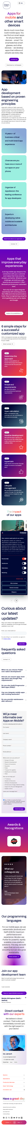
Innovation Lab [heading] (7, 1090)
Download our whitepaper (14, 65)
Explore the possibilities (13, 313)
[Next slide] (16, 600)
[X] (9, 1118)
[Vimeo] (21, 1118)
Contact (7, 1122)
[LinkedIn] (11, 1118)
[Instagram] (6, 1118)
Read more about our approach (13, 239)
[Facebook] (4, 1118)
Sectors (5, 1075)
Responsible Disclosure (8, 1109)
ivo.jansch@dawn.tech (9, 1057)
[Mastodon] (16, 1117)
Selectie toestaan (14, 587)
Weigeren (14, 592)
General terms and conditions (9, 1107)
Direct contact (7, 344)
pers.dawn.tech (6, 1111)
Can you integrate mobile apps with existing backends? (13, 693)
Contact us (14, 59)
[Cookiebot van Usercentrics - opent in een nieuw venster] (20, 533)
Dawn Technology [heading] (8, 1086)
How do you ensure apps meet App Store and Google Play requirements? (12, 678)
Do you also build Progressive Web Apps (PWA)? (12, 686)
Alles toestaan (14, 583)
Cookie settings (6, 1114)
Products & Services (8, 1082)
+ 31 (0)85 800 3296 (8, 1059)
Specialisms (6, 1079)
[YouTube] (14, 1117)
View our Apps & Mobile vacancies (13, 993)
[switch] (24, 563)
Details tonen (19, 578)
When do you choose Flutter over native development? (12, 670)
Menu (19, 1122)
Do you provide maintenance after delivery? (12, 700)
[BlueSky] (19, 1117)
